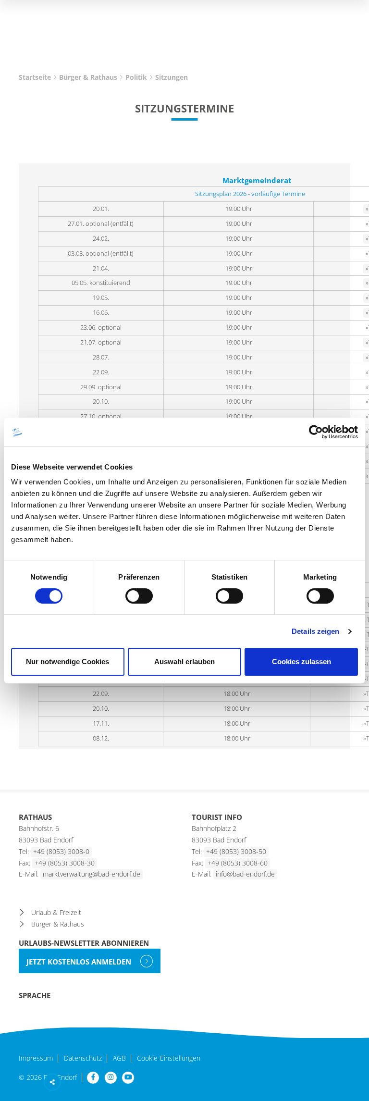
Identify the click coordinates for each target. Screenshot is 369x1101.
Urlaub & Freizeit (56, 912)
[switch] (139, 596)
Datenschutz (83, 1058)
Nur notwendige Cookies (67, 661)
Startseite (35, 77)
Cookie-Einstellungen (168, 1058)
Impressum (36, 1058)
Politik (136, 77)
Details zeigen (315, 631)
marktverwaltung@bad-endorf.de (91, 873)
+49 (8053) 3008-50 (236, 851)
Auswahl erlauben (184, 661)
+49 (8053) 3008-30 (65, 862)
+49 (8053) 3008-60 (238, 862)
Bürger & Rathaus (88, 77)
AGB (119, 1058)
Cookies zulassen (301, 661)
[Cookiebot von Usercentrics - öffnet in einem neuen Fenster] (316, 432)
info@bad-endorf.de (245, 873)
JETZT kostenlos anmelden (79, 961)
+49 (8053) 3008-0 (61, 851)
